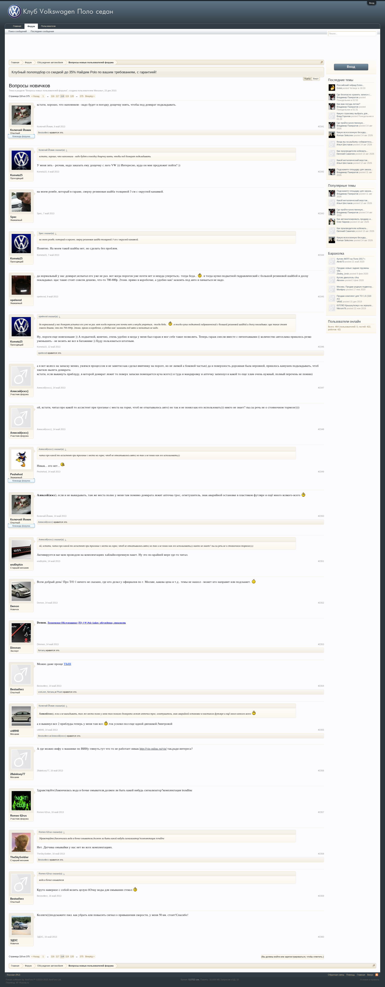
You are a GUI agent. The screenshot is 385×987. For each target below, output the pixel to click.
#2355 (321, 730)
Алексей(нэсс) (19, 391)
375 (81, 96)
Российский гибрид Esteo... (350, 85)
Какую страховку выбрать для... (353, 113)
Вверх (370, 975)
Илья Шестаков (345, 144)
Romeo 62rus (18, 815)
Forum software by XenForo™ (33, 979)
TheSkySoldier (19, 857)
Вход (371, 3)
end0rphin (16, 564)
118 (62, 96)
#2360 (321, 937)
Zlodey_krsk (343, 273)
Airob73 (340, 261)
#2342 (321, 171)
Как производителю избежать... (352, 151)
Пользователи (48, 26)
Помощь (350, 975)
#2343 (321, 213)
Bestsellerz (43, 132)
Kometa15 (16, 175)
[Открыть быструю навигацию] (321, 62)
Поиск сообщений (17, 31)
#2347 (321, 387)
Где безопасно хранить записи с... (354, 94)
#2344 (321, 255)
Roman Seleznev (345, 135)
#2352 (321, 603)
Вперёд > (89, 96)
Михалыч (98, 90)
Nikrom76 (341, 308)
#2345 (321, 296)
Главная (17, 26)
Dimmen (15, 647)
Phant (59, 692)
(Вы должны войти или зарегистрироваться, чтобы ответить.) (292, 956)
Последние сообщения (42, 31)
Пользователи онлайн (344, 321)
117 (57, 96)
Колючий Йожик (20, 130)
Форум (31, 26)
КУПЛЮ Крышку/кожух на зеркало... (355, 305)
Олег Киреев (343, 222)
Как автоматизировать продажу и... (354, 219)
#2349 (321, 471)
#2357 (321, 812)
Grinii (339, 88)
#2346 (321, 347)
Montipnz (341, 289)
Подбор (307, 79)
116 (52, 96)
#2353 (321, 644)
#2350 (321, 516)
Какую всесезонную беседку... (352, 132)
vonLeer (42, 692)
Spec (13, 216)
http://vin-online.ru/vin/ (153, 748)
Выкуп (315, 79)
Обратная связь (336, 975)
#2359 (321, 896)
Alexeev (340, 280)
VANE (339, 301)
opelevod (16, 300)
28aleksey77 (17, 774)
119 (67, 96)
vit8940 (14, 730)
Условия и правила (369, 979)
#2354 (321, 686)
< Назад (35, 96)
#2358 (321, 853)
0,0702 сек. (194, 979)
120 (72, 96)
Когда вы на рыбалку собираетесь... (355, 142)
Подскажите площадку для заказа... (355, 169)
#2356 (321, 770)
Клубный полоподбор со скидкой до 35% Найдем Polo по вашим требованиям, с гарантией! (84, 72)
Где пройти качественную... (351, 123)
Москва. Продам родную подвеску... (355, 286)
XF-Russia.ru (22, 982)
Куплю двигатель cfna (348, 277)
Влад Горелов (344, 116)
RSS (376, 974)
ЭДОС (14, 940)
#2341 (321, 126)
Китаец (41, 650)
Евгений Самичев (346, 154)
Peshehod (16, 474)
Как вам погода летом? (348, 104)
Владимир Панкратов (347, 97)
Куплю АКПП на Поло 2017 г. (351, 259)
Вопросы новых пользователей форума (46, 90)
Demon (14, 606)
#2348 (321, 429)
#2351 (321, 561)
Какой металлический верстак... (353, 160)
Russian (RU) (13, 975)
